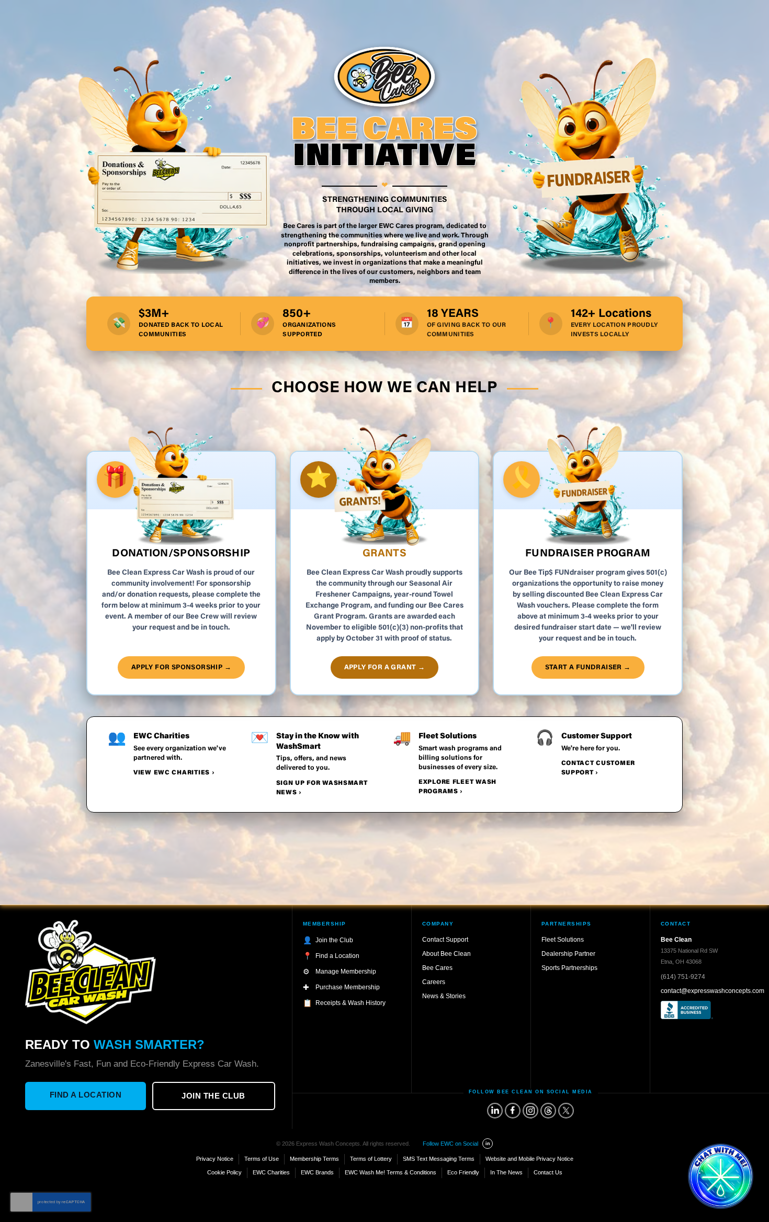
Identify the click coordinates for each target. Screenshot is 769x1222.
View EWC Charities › (173, 773)
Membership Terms (314, 1159)
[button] (720, 1176)
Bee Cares (437, 968)
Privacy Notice (214, 1159)
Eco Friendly (463, 1172)
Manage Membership (345, 971)
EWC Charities (271, 1172)
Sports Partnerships (569, 968)
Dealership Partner (568, 953)
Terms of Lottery (371, 1159)
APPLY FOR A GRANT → (384, 667)
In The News (506, 1172)
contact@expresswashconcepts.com (712, 991)
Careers (433, 982)
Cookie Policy (224, 1172)
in (487, 1143)
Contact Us (548, 1172)
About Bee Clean (446, 953)
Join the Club (213, 1095)
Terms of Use (261, 1159)
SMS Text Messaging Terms (438, 1159)
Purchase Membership (347, 987)
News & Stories (444, 996)
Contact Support (445, 939)
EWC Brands (317, 1172)
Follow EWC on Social (450, 1143)
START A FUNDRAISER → (588, 667)
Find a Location (86, 1094)
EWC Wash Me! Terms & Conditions (390, 1172)
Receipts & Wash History (350, 1003)
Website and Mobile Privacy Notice (529, 1159)
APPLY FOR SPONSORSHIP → (181, 667)
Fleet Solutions (562, 939)
